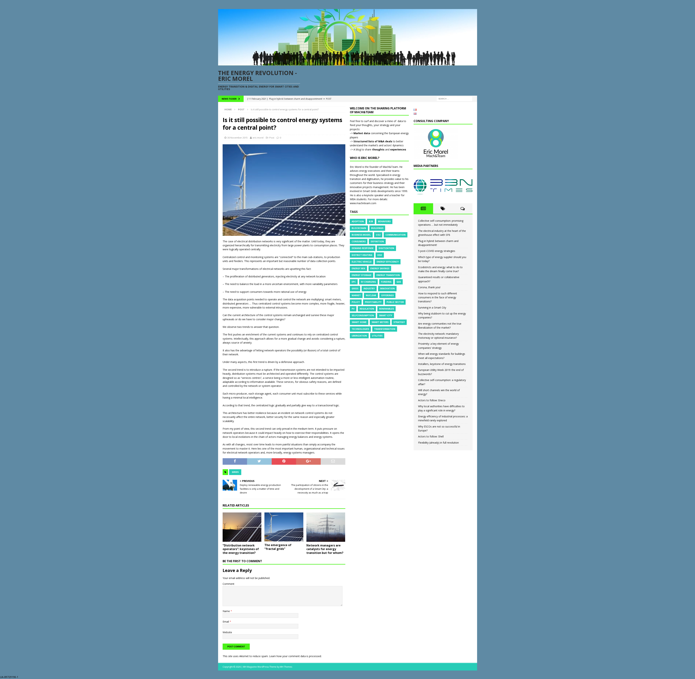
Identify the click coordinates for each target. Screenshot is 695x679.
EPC (354, 281)
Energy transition (388, 275)
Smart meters (380, 322)
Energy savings (379, 268)
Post (271, 137)
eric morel (258, 137)
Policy (356, 302)
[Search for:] (454, 98)
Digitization (386, 248)
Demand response (363, 248)
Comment (228, 584)
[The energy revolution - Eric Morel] (347, 63)
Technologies (360, 329)
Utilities (377, 335)
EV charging (368, 281)
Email (226, 621)
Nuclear (371, 295)
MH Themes (286, 666)
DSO (379, 255)
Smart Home (359, 322)
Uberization (359, 335)
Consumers (359, 241)
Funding (386, 281)
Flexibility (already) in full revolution (438, 442)
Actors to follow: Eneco (431, 400)
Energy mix (358, 268)
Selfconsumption (363, 315)
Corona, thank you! (429, 287)
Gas (399, 281)
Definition (377, 241)
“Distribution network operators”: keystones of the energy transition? (241, 549)
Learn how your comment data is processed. (295, 656)
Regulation (367, 308)
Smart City (385, 315)
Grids (235, 472)
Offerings (387, 295)
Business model (361, 234)
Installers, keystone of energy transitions (442, 364)
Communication (396, 234)
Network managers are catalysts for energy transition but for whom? (324, 549)
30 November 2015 (237, 137)
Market (356, 295)
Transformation (384, 329)
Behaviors (384, 221)
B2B (371, 221)
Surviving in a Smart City (432, 307)
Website (227, 632)
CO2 (378, 234)
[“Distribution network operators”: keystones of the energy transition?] (242, 527)
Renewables (386, 308)
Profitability (373, 302)
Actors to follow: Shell (431, 436)
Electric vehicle (362, 261)
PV (353, 308)
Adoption (358, 221)
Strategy (399, 322)
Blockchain (359, 228)
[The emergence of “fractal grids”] (283, 526)
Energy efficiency (388, 261)
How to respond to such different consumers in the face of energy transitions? (437, 297)
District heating (362, 255)
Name (227, 611)
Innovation (387, 288)
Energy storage (361, 275)
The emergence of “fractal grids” (277, 547)
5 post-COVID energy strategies (436, 251)
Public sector (395, 302)
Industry (369, 288)
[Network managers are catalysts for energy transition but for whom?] (325, 527)
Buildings (377, 228)
